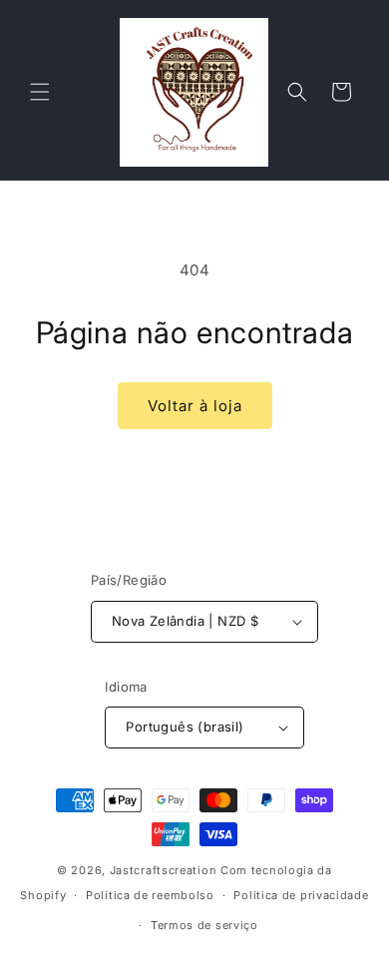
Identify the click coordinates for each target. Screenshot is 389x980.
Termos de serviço (204, 925)
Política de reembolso (150, 895)
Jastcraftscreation (163, 870)
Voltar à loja (195, 405)
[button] (40, 92)
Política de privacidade (300, 895)
